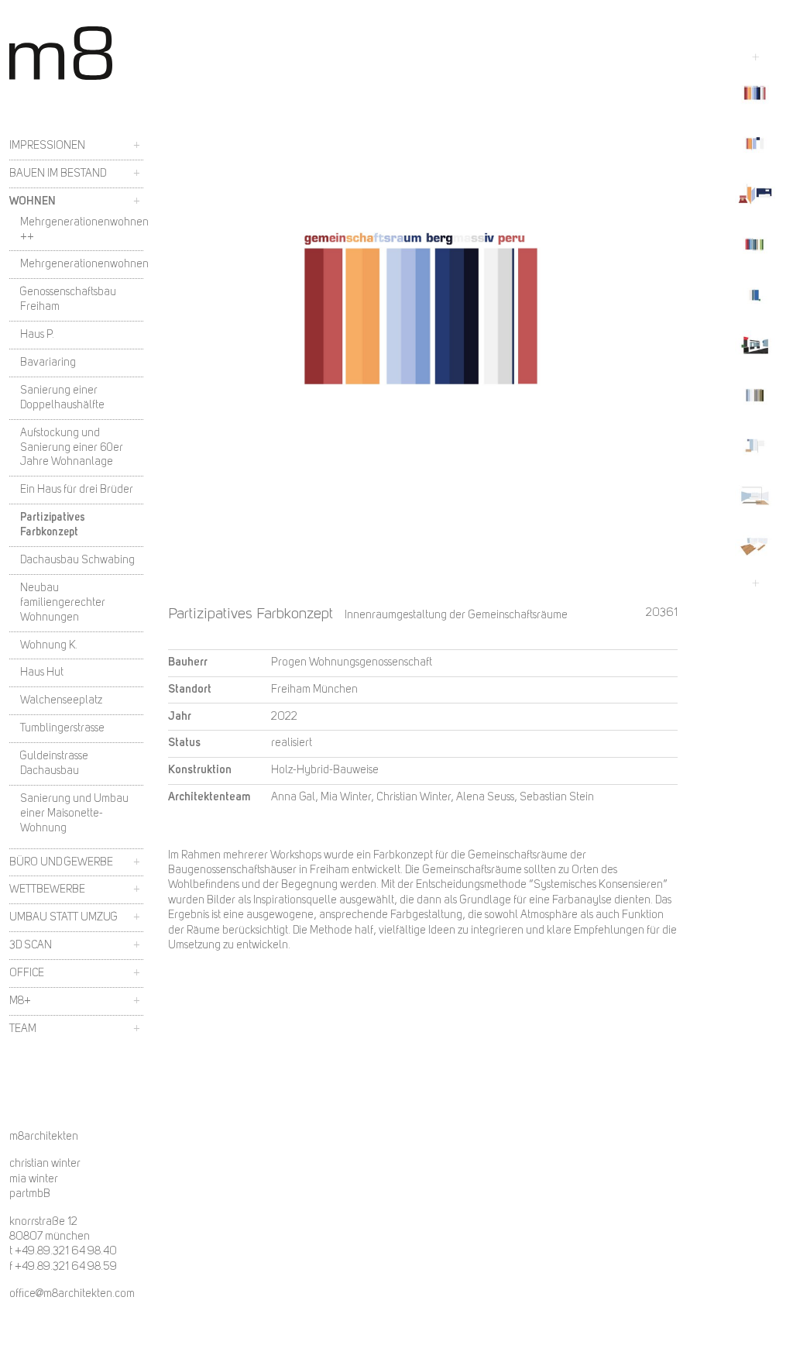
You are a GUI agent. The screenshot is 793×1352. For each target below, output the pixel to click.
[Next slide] (755, 583)
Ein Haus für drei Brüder (76, 489)
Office (26, 973)
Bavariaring (48, 362)
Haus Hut (42, 672)
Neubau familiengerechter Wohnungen (62, 603)
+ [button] (136, 145)
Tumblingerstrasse (62, 728)
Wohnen (32, 201)
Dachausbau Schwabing (77, 560)
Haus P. (37, 334)
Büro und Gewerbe (61, 862)
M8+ (20, 1001)
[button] (755, 93)
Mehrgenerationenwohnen (84, 264)
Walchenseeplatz (61, 700)
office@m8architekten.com (72, 1294)
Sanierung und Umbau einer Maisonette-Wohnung (74, 813)
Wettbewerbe (47, 889)
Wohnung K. (48, 645)
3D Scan (30, 945)
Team (22, 1028)
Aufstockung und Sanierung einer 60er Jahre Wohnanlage (71, 448)
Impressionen (47, 145)
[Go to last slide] (755, 57)
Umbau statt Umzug (63, 917)
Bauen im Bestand (57, 173)
